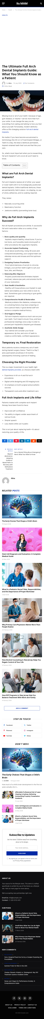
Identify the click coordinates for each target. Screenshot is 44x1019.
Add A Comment (22, 708)
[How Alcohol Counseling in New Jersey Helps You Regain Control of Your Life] (22, 645)
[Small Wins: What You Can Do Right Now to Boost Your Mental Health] (7, 928)
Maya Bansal (8, 970)
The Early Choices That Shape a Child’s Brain (19, 521)
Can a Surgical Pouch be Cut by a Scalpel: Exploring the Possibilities (23, 958)
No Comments (29, 83)
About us (8, 1005)
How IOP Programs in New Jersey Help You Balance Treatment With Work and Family (19, 696)
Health (5, 15)
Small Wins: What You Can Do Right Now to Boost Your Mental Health (27, 927)
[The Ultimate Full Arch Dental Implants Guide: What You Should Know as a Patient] (22, 100)
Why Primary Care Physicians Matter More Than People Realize (21, 626)
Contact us (32, 1005)
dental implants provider (11, 370)
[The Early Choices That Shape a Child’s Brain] (22, 506)
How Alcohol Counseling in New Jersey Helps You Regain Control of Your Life (21, 661)
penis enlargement (10, 963)
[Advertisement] (22, 40)
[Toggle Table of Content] (23, 165)
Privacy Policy (19, 860)
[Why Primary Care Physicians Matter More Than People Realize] (22, 610)
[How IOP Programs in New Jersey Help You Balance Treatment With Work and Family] (22, 681)
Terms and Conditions (27, 1008)
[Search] (41, 3)
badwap (7, 978)
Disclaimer (12, 1008)
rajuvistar (8, 954)
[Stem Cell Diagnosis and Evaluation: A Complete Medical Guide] (22, 539)
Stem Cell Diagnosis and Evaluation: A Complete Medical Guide (21, 555)
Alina (9, 83)
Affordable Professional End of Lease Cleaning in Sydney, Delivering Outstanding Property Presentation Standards (28, 795)
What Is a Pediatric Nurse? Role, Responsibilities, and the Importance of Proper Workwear (21, 590)
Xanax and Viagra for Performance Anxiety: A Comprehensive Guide (19, 982)
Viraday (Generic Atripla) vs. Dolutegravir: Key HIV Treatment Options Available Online (21, 973)
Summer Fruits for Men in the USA (15, 966)
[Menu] (3, 3)
